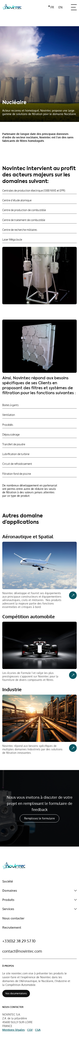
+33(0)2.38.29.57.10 (18, 940)
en (60, 7)
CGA (37, 1029)
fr (52, 7)
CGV (30, 1029)
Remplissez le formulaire (39, 818)
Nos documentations (16, 993)
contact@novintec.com (22, 951)
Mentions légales (13, 1029)
